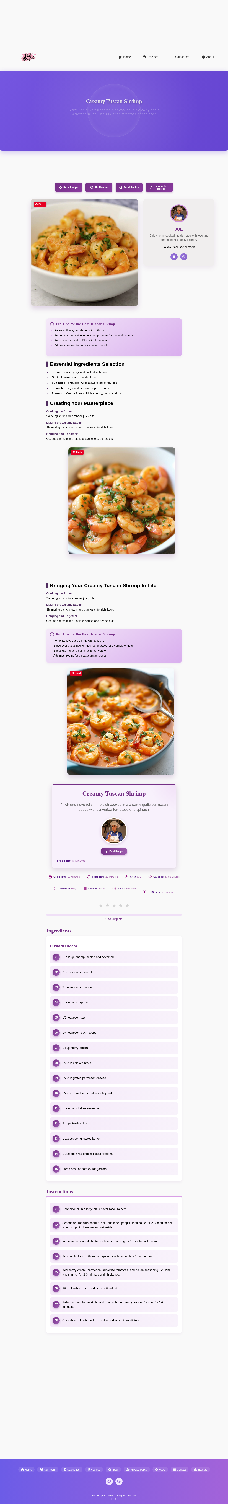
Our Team (49, 1469)
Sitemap (202, 1469)
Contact (181, 1469)
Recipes (153, 56)
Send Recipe (131, 187)
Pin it (41, 204)
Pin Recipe (101, 187)
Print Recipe (70, 187)
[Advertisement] (107, 25)
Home (127, 56)
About (210, 56)
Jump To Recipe (161, 187)
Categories (182, 56)
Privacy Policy (138, 1469)
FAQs (161, 1469)
